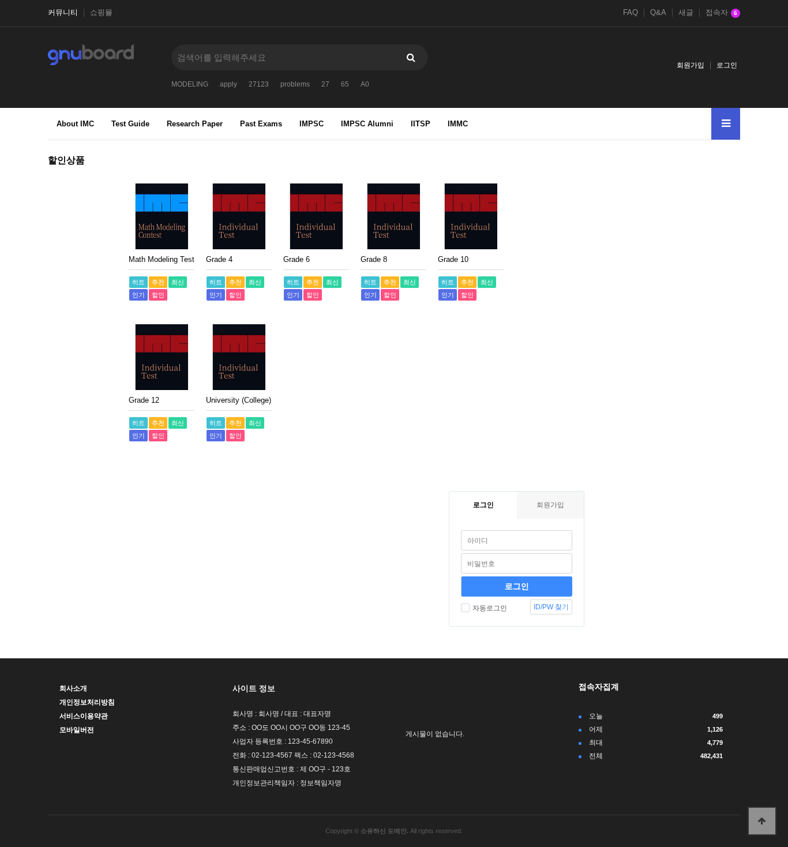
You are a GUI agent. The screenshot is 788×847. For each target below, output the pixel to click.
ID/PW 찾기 (551, 607)
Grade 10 (453, 259)
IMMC (458, 123)
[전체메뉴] (725, 124)
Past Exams (261, 123)
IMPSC (311, 123)
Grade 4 (219, 259)
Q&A (658, 13)
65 (345, 84)
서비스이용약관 (83, 716)
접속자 (721, 13)
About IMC (75, 123)
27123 (259, 84)
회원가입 (690, 65)
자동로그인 (489, 608)
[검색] (410, 57)
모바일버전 (76, 730)
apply (228, 84)
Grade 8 (374, 259)
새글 (685, 13)
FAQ (630, 13)
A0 (365, 84)
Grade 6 (296, 259)
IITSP (420, 123)
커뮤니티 (63, 13)
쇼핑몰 (101, 13)
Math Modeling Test (161, 259)
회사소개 (73, 688)
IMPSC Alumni (367, 123)
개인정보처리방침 (87, 702)
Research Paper (195, 123)
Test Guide (130, 123)
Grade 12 (144, 400)
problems (295, 84)
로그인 (726, 65)
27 (325, 84)
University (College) (238, 400)
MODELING (189, 84)
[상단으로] (762, 821)
